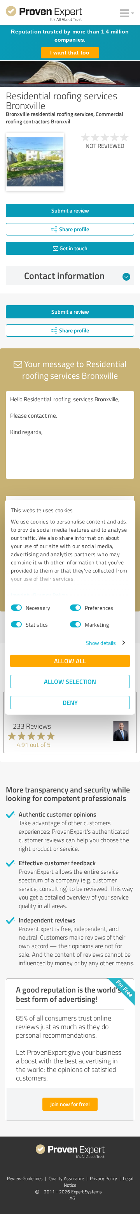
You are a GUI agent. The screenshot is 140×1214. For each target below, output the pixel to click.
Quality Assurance (66, 1178)
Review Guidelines (25, 1178)
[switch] (75, 607)
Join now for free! (70, 1104)
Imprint (20, 595)
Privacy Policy (50, 595)
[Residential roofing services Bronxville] (35, 162)
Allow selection (70, 681)
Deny (70, 702)
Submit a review (70, 210)
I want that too (69, 52)
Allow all (70, 660)
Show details (101, 643)
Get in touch (73, 248)
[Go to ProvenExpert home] (44, 15)
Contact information (64, 275)
